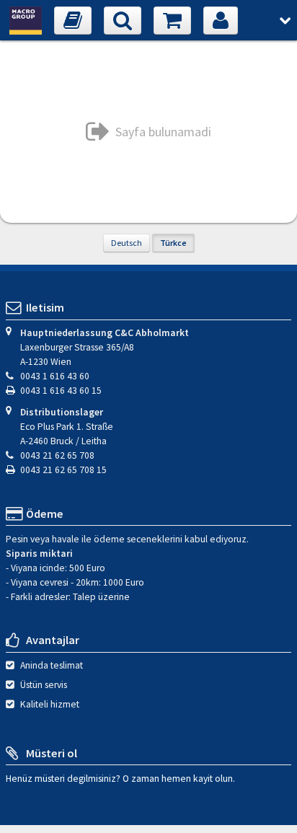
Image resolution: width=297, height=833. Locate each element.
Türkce (173, 242)
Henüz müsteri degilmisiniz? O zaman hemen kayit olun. (120, 778)
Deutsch (126, 242)
